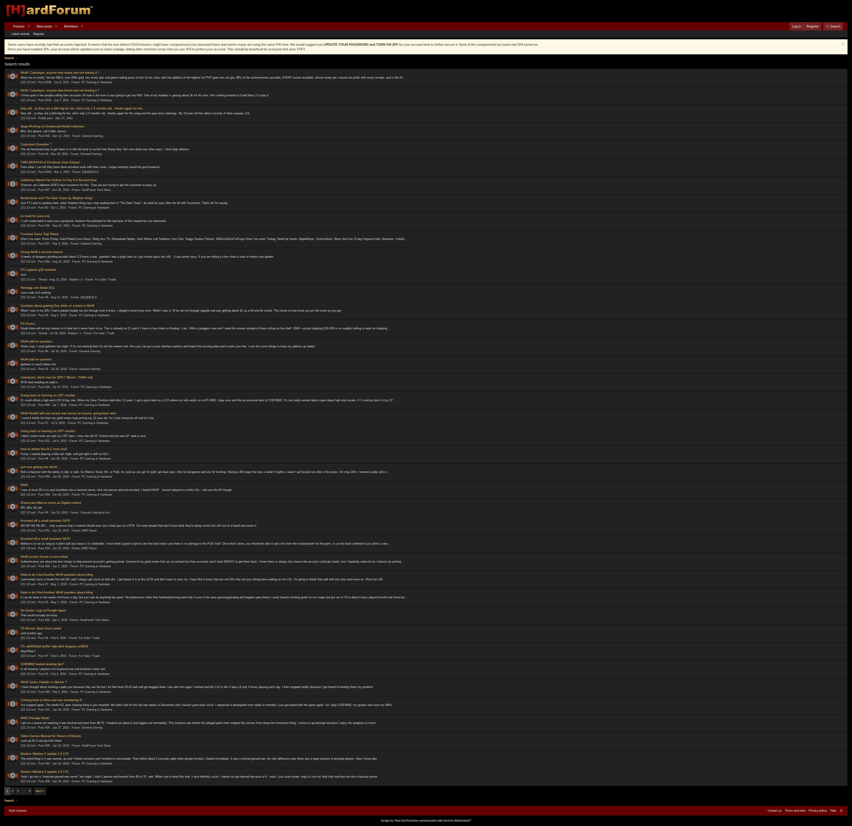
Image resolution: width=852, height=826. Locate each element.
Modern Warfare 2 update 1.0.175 (44, 753)
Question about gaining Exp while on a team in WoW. (58, 305)
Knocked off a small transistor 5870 (45, 520)
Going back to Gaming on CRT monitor (48, 395)
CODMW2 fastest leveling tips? (42, 664)
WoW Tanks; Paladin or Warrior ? (44, 682)
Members (71, 26)
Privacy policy (818, 810)
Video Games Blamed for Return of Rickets (51, 736)
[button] (28, 26)
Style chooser (17, 810)
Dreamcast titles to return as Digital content (51, 502)
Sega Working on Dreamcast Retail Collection (53, 126)
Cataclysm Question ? (36, 144)
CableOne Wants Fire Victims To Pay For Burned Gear (59, 180)
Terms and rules (795, 810)
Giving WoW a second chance (42, 252)
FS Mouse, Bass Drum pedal (41, 628)
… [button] (23, 791)
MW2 (24, 485)
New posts (44, 26)
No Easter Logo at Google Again (43, 610)
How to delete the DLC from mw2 (44, 449)
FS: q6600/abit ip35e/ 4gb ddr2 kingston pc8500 (54, 646)
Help (833, 810)
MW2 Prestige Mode (35, 718)
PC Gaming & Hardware (96, 82)
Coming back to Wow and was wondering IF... (53, 700)
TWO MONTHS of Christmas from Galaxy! (50, 162)
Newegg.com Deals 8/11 (38, 287)
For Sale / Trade (105, 279)
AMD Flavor (89, 530)
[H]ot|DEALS (90, 172)
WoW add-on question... (38, 341)
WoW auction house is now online (44, 556)
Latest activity (21, 34)
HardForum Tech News (96, 190)
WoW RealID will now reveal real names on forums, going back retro (68, 413)
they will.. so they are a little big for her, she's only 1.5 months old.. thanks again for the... (83, 108)
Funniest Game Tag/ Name (40, 234)
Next (38, 791)
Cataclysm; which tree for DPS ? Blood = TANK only (57, 377)
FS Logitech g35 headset (38, 269)
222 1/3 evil (28, 82)
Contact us (775, 810)
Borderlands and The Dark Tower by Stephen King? (57, 198)
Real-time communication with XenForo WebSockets (438, 820)
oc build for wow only (35, 216)
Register (38, 34)
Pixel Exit (400, 820)
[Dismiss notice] (843, 44)
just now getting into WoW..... (41, 467)
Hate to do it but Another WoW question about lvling (57, 574)
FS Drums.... (29, 323)
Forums (19, 26)
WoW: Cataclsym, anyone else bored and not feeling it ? (60, 72)
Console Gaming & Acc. (95, 512)
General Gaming (92, 136)
